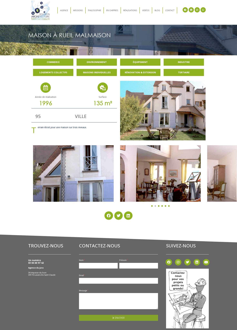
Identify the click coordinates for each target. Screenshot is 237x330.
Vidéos (145, 10)
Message (83, 290)
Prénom (123, 260)
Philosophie (94, 10)
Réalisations (130, 10)
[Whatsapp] (203, 9)
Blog (157, 10)
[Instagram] (197, 9)
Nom (81, 260)
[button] (152, 206)
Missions (78, 10)
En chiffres (112, 10)
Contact (169, 10)
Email (81, 275)
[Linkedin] (191, 9)
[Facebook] (185, 9)
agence (64, 10)
